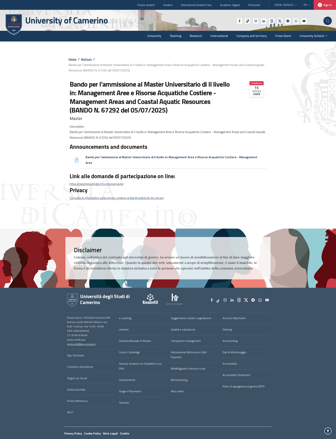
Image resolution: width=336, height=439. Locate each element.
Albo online (177, 391)
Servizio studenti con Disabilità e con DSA (140, 366)
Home (72, 59)
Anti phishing (230, 341)
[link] (146, 300)
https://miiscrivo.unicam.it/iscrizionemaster (97, 184)
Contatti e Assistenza (80, 367)
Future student (146, 5)
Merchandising (179, 380)
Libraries (124, 329)
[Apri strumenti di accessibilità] (328, 431)
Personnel (254, 5)
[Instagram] (254, 21)
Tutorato (124, 402)
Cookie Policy (92, 433)
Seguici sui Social (77, 378)
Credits (124, 433)
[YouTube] (303, 21)
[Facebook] (238, 21)
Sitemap (227, 329)
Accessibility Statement (236, 375)
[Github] (270, 21)
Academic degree (230, 5)
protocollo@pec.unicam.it (81, 344)
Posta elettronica (77, 401)
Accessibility (230, 363)
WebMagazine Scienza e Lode (188, 368)
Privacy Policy (73, 433)
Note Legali (110, 433)
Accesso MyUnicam (234, 318)
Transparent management (186, 341)
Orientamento (127, 380)
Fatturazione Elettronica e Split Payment (188, 354)
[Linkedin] (262, 21)
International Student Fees (196, 5)
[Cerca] (327, 21)
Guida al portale (76, 389)
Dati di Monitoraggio (234, 352)
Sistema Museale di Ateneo (135, 341)
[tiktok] (246, 21)
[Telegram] (286, 21)
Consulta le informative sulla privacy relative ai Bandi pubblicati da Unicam (117, 198)
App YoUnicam (75, 355)
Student (168, 5)
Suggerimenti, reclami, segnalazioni (191, 318)
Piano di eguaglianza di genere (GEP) (243, 386)
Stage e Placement (130, 391)
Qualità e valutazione (183, 329)
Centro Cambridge (129, 352)
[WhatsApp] (294, 21)
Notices (86, 59)
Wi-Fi (70, 412)
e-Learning (125, 318)
